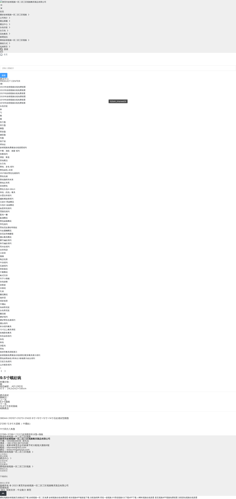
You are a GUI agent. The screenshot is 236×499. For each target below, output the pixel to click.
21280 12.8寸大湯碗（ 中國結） (16, 423)
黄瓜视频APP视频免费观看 (166, 497)
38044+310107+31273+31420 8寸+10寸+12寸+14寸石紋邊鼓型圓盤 (34, 418)
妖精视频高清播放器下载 (18, 497)
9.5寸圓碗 (5, 401)
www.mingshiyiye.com (18, 449)
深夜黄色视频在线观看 (187, 497)
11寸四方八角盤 (7, 429)
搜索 (5, 49)
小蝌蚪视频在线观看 (145, 497)
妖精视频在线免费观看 (58, 497)
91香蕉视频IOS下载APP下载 (124, 497)
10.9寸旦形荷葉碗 (8, 406)
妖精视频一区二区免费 (38, 497)
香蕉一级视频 (106, 497)
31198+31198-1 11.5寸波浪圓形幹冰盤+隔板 (21, 434)
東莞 (29, 489)
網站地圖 (4, 497)
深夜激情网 (95, 497)
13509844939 (14, 440)
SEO (2, 489)
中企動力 (21, 489)
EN (1, 51)
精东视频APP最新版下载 (79, 497)
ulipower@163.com (16, 447)
